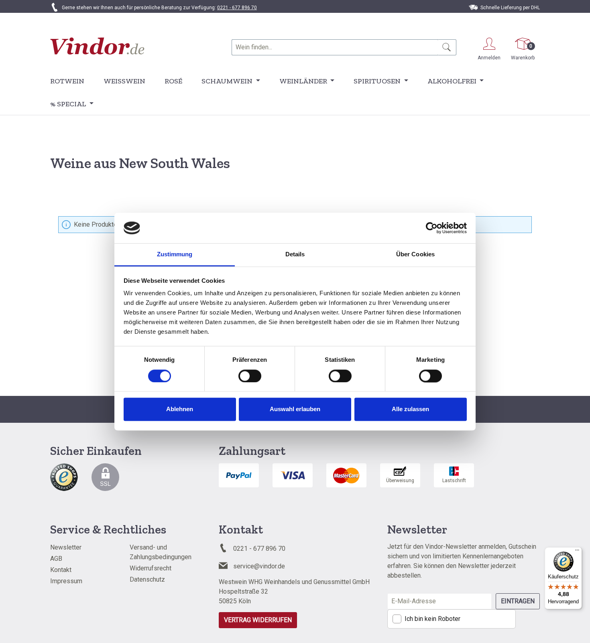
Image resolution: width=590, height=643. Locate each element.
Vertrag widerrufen (258, 620)
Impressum (66, 581)
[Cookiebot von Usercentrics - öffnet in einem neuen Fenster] (432, 228)
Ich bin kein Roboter (432, 619)
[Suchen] (446, 47)
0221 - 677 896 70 (237, 7)
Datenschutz (147, 579)
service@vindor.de (259, 566)
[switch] (249, 375)
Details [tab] (295, 254)
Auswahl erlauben (295, 409)
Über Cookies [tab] (415, 254)
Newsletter (65, 547)
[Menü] (577, 552)
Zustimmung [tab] (175, 254)
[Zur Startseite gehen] (97, 46)
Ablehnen (179, 409)
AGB (56, 558)
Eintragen (518, 601)
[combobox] (335, 47)
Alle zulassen (410, 409)
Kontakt (60, 570)
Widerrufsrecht (150, 568)
